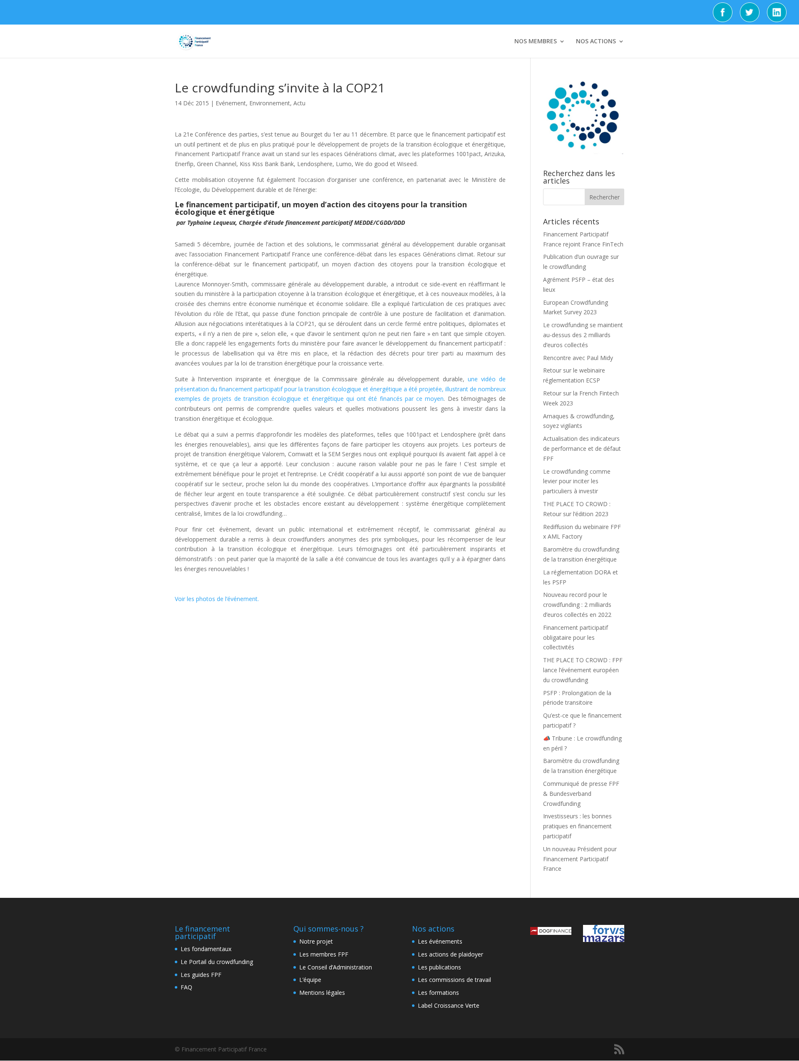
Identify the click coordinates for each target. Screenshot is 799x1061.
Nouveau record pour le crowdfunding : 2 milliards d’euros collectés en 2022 (577, 605)
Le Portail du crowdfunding (217, 962)
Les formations (438, 992)
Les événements (440, 941)
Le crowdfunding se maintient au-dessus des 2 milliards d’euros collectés (583, 335)
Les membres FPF (323, 954)
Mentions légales (322, 992)
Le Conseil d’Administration (335, 967)
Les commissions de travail (454, 980)
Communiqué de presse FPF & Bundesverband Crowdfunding (581, 794)
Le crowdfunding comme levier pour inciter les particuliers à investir (576, 481)
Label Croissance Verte (448, 1005)
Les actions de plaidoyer (450, 954)
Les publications (439, 967)
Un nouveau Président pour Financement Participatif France (580, 859)
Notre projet (316, 941)
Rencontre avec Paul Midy (578, 358)
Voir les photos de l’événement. (218, 599)
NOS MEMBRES (535, 41)
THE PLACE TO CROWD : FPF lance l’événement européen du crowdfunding (583, 670)
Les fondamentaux (206, 949)
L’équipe (310, 980)
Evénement (231, 103)
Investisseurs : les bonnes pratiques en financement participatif (577, 826)
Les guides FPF (201, 975)
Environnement (269, 103)
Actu (299, 103)
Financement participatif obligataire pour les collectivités (575, 637)
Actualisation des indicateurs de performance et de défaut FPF (582, 448)
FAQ (186, 987)
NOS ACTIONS (596, 41)
